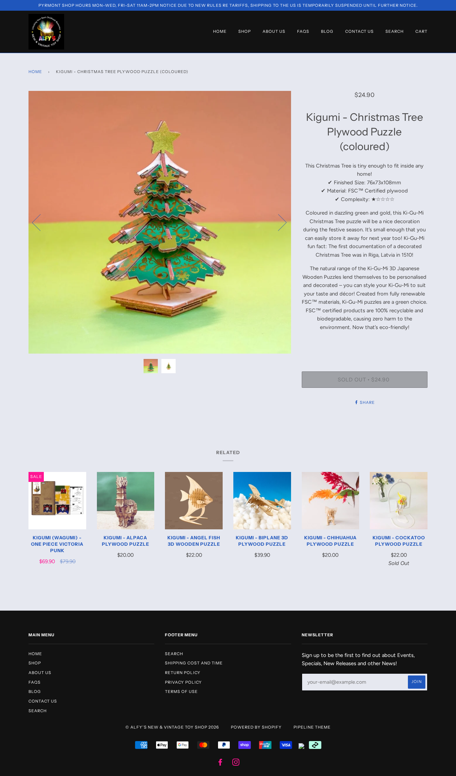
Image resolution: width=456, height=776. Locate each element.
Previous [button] (40, 222)
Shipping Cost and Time (194, 663)
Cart (421, 31)
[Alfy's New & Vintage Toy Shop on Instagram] (236, 763)
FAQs (303, 31)
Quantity (364, 342)
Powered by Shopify (256, 727)
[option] (159, 222)
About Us (274, 31)
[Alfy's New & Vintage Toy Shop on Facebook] (220, 763)
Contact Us (359, 31)
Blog (327, 31)
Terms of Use (181, 691)
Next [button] (278, 222)
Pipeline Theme (312, 727)
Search (394, 31)
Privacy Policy (183, 682)
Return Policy (183, 672)
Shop (244, 31)
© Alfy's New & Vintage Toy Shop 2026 (172, 727)
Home (220, 31)
